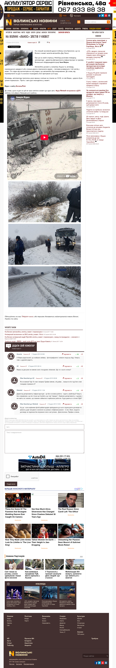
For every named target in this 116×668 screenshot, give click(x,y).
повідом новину (95, 28)
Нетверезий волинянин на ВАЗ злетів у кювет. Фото (24, 334)
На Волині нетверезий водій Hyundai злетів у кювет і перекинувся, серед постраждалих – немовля (41, 337)
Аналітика (16, 32)
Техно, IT (62, 632)
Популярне (52, 32)
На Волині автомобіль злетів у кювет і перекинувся (23, 331)
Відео (28, 32)
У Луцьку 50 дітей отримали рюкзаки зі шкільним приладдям (96, 75)
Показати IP (26, 354)
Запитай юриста (64, 32)
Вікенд (62, 625)
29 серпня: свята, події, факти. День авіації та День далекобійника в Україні (97, 118)
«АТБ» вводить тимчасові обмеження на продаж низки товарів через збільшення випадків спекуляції (97, 54)
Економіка (24, 28)
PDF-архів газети (98, 32)
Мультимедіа (41, 584)
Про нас (11, 664)
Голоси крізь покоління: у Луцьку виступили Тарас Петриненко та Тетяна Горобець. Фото (13, 603)
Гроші (44, 618)
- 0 (81, 366)
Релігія (62, 627)
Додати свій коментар (23, 345)
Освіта (62, 621)
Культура (43, 28)
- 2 (81, 354)
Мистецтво (80, 625)
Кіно (78, 621)
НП (8, 638)
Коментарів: (32, 42)
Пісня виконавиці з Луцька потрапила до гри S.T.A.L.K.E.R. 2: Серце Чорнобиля (96, 139)
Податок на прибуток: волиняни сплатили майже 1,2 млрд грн (98, 110)
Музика (79, 618)
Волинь (9, 621)
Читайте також (10, 327)
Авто (9, 640)
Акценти (78, 28)
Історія (79, 627)
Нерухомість (46, 623)
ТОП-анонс (80, 634)
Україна (9, 623)
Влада (27, 618)
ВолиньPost (21, 86)
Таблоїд (60, 28)
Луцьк (9, 618)
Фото (23, 32)
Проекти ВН (69, 28)
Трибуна (85, 28)
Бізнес (44, 621)
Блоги (33, 32)
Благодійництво (65, 630)
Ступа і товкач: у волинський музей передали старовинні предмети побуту (96, 83)
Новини (8, 28)
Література (81, 623)
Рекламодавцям (29, 664)
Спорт (54, 28)
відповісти (67, 354)
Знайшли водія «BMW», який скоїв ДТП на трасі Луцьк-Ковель (28, 341)
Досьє (38, 32)
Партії (27, 621)
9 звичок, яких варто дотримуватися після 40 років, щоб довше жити (97, 103)
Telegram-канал (27, 316)
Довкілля (62, 623)
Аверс (107, 28)
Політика (16, 28)
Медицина (63, 618)
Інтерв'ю (9, 32)
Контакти (19, 664)
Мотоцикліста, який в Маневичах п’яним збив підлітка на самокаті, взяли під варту (67, 603)
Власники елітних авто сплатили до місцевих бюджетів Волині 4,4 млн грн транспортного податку (98, 128)
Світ (8, 625)
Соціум (35, 28)
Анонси (44, 32)
